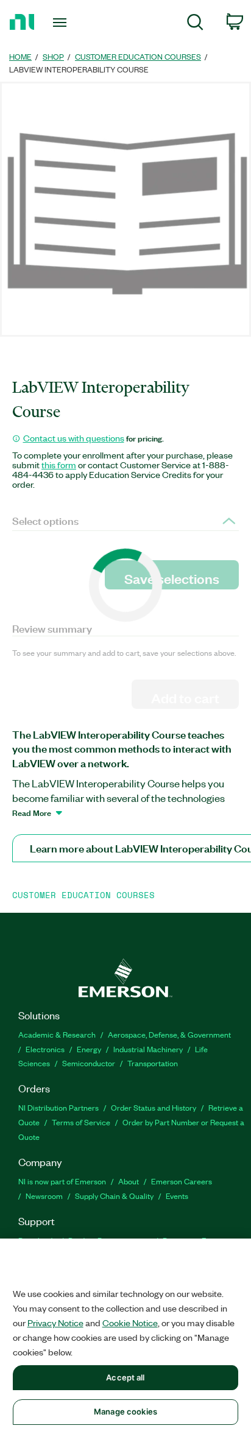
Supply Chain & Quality (114, 1195)
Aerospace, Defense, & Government (169, 1034)
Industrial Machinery (148, 1049)
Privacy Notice (55, 1322)
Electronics (45, 1049)
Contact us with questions (73, 438)
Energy (89, 1049)
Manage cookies (125, 1411)
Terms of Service (81, 1122)
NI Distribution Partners (58, 1107)
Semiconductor (88, 1063)
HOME (20, 56)
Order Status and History (153, 1107)
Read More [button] (31, 812)
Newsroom (44, 1195)
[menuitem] (195, 24)
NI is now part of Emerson (62, 1181)
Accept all (125, 1377)
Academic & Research (57, 1034)
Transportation (152, 1063)
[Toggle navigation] (62, 22)
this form (58, 465)
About (128, 1181)
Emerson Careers (181, 1181)
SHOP (53, 56)
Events (177, 1195)
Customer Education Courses (138, 56)
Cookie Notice (130, 1322)
